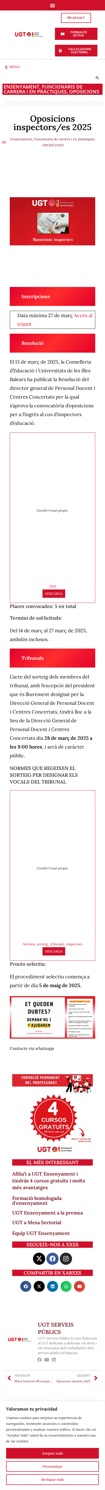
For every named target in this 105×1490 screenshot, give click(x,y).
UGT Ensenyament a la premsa (47, 1213)
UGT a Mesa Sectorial (36, 1222)
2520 (52, 586)
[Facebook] (52, 1259)
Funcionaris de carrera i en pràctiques (43, 89)
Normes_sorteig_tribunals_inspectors (52, 944)
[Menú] (6, 67)
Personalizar (52, 1466)
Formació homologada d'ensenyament (37, 1200)
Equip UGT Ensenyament (41, 1233)
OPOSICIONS (84, 91)
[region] (52, 1445)
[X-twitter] (39, 1259)
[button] (53, 5)
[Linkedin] (53, 1359)
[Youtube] (46, 1359)
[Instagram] (66, 1259)
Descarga (54, 593)
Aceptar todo (52, 1453)
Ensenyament (21, 86)
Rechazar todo (52, 1479)
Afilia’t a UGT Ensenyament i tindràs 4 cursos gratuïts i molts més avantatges (48, 1180)
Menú (15, 66)
